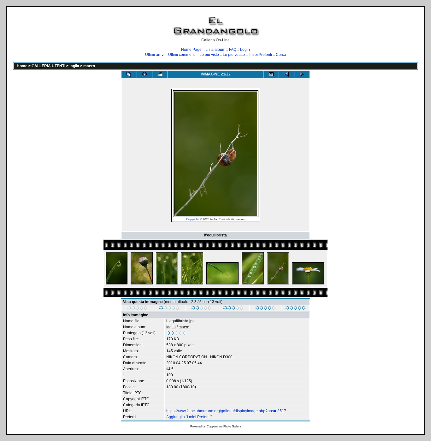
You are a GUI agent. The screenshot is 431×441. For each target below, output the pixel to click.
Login (245, 49)
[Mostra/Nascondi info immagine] (144, 74)
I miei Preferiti (260, 54)
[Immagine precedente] (286, 74)
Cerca (281, 54)
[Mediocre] (169, 309)
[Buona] (233, 309)
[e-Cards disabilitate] (271, 74)
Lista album (215, 49)
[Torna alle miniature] (129, 74)
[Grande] (295, 309)
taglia (74, 66)
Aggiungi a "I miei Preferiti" (189, 417)
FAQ (232, 49)
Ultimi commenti (182, 54)
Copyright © (194, 219)
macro (89, 66)
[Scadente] (137, 309)
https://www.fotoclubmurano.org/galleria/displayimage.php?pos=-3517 (226, 411)
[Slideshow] (160, 74)
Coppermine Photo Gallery (224, 426)
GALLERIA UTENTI (48, 66)
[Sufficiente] (201, 309)
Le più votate (234, 54)
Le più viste (209, 54)
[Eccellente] (265, 309)
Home (22, 66)
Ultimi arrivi (154, 54)
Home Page (191, 49)
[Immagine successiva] (302, 74)
